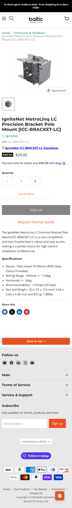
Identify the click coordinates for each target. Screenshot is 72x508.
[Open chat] (59, 495)
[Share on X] (12, 312)
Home (6, 32)
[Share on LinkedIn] (19, 312)
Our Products (22, 489)
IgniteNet (12, 136)
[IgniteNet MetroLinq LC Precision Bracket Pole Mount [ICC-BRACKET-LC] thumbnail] (8, 104)
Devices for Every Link (36, 501)
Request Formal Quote (36, 222)
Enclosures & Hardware (29, 32)
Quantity (7, 172)
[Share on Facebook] (5, 312)
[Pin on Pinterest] (27, 312)
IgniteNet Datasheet (31, 148)
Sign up (57, 423)
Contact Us (36, 493)
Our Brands (40, 489)
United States (34, 441)
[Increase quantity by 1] (35, 181)
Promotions (58, 489)
